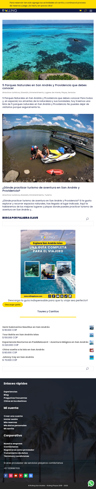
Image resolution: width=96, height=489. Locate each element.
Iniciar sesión (11, 419)
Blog (6, 394)
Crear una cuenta (13, 416)
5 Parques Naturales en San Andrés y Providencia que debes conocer (44, 86)
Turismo (48, 195)
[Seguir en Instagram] (11, 476)
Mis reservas (10, 422)
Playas (64, 92)
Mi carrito (9, 428)
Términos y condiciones (16, 456)
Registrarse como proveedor (19, 449)
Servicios (72, 92)
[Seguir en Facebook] (6, 476)
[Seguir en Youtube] (16, 476)
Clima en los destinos (15, 401)
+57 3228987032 (12, 468)
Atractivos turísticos (11, 92)
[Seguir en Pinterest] (21, 476)
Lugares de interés (53, 92)
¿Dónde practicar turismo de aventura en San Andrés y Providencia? (41, 189)
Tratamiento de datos (16, 453)
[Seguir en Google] (31, 476)
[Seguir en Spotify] (26, 476)
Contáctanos (11, 446)
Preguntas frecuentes (15, 398)
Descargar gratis (12, 304)
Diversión (25, 92)
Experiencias (10, 391)
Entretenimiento (37, 92)
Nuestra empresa (13, 443)
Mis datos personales (15, 425)
